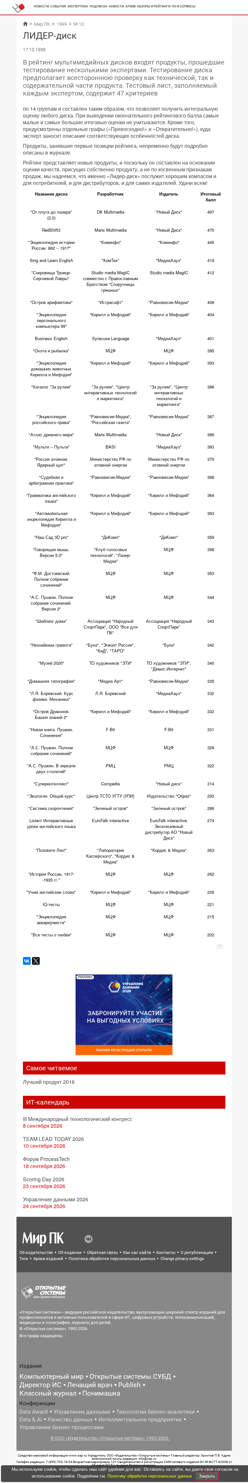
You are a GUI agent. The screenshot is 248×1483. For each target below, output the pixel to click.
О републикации (197, 1252)
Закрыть (207, 1476)
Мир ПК (42, 24)
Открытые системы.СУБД (130, 1376)
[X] (36, 961)
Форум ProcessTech (46, 1159)
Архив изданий (48, 1258)
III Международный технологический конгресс (77, 1119)
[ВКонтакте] (27, 961)
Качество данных (70, 1419)
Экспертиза (77, 6)
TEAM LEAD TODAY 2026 (53, 1139)
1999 (62, 24)
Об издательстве (36, 1252)
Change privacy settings (182, 1258)
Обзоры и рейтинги (153, 6)
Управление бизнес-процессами (61, 1427)
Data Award (33, 1411)
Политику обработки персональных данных (150, 1476)
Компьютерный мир (51, 1376)
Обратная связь (102, 1252)
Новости (41, 6)
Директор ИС (40, 1385)
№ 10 (78, 24)
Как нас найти (137, 1252)
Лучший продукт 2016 (49, 1081)
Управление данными (82, 1411)
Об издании (70, 1252)
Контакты (165, 1252)
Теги (23, 1258)
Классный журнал (48, 1393)
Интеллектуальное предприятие (140, 1419)
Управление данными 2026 (55, 1199)
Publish (129, 1385)
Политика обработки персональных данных (111, 1258)
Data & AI (30, 1419)
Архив (130, 6)
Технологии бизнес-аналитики (155, 1411)
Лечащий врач (89, 1385)
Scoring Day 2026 (43, 1179)
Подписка (98, 6)
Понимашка (101, 1393)
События (58, 6)
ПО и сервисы (183, 6)
